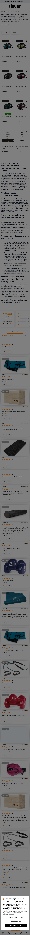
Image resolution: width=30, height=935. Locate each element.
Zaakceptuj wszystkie (15, 925)
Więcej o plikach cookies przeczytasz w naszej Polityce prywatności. (15, 913)
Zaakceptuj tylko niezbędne (16, 917)
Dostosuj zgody (16, 921)
